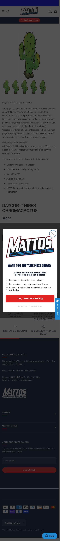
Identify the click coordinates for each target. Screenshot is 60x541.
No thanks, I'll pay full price (30, 306)
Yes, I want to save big (30, 298)
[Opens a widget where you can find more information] (49, 536)
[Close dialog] (52, 233)
